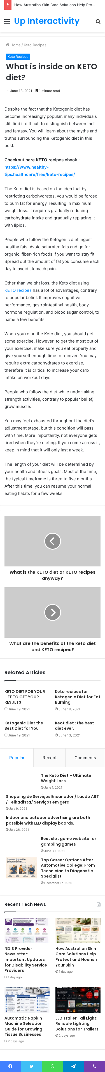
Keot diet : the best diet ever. (74, 725)
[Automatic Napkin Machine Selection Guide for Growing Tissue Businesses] (27, 1000)
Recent (50, 757)
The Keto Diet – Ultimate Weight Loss (66, 778)
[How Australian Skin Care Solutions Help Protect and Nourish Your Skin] (78, 930)
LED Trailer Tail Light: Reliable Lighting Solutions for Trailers (77, 1023)
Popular (17, 757)
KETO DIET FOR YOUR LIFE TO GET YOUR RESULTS (24, 697)
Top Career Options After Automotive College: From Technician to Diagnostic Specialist (68, 868)
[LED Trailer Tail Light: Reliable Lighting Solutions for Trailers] (78, 1000)
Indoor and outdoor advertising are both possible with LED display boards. (48, 820)
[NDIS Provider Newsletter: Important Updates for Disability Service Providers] (27, 930)
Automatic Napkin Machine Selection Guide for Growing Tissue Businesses (23, 1026)
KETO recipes (18, 290)
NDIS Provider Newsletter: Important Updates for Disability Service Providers (25, 959)
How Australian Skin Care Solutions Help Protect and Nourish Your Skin (76, 957)
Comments (85, 757)
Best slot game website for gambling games (68, 841)
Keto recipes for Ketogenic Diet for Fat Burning (78, 697)
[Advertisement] (52, 87)
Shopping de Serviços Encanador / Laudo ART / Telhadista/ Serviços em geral (52, 799)
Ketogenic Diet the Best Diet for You (23, 725)
